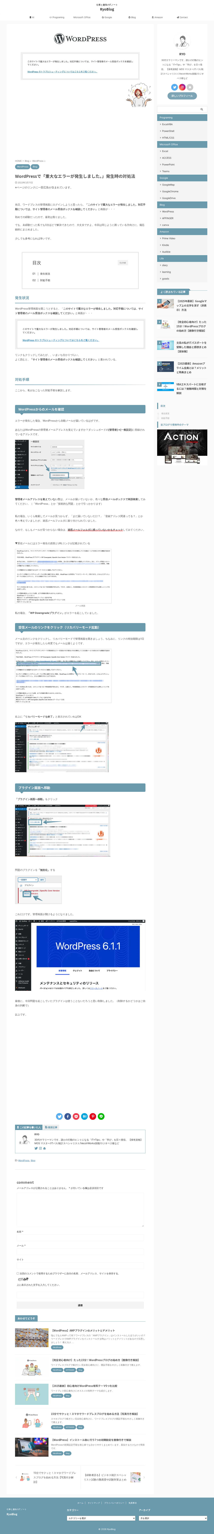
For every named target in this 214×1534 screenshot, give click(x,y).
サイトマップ (94, 1503)
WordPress (23, 1160)
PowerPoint (168, 164)
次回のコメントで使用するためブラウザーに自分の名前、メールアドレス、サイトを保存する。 (70, 1273)
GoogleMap (168, 184)
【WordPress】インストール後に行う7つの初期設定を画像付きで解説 (91, 1440)
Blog (133, 17)
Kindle (165, 245)
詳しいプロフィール (182, 95)
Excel (165, 151)
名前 (20, 1231)
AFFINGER (167, 218)
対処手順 (45, 280)
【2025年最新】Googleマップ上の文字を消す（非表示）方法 (191, 305)
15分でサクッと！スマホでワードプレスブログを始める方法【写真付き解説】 (95, 1414)
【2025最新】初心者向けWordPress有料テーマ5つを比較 (84, 1386)
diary (165, 265)
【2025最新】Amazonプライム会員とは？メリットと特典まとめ (191, 368)
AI (32, 17)
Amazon (158, 17)
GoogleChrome (170, 191)
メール (21, 1245)
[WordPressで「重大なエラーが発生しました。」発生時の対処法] (84, 1116)
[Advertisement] (80, 132)
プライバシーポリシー (114, 1503)
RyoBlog (107, 9)
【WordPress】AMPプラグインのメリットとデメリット (83, 1330)
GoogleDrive (169, 198)
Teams (165, 171)
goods (165, 278)
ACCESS (166, 157)
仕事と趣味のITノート (17, 1509)
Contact (183, 17)
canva (165, 224)
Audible (166, 251)
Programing (58, 17)
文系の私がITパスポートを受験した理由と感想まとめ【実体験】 (191, 347)
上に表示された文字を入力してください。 (39, 1284)
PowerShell (168, 131)
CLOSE (123, 263)
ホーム (80, 1503)
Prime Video (168, 238)
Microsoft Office (81, 17)
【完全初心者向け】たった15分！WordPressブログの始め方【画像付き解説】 (95, 1360)
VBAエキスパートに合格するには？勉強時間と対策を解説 (191, 388)
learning (166, 271)
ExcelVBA (167, 124)
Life (162, 258)
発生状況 (45, 273)
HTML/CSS (168, 137)
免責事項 (133, 1503)
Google (108, 17)
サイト (20, 1259)
